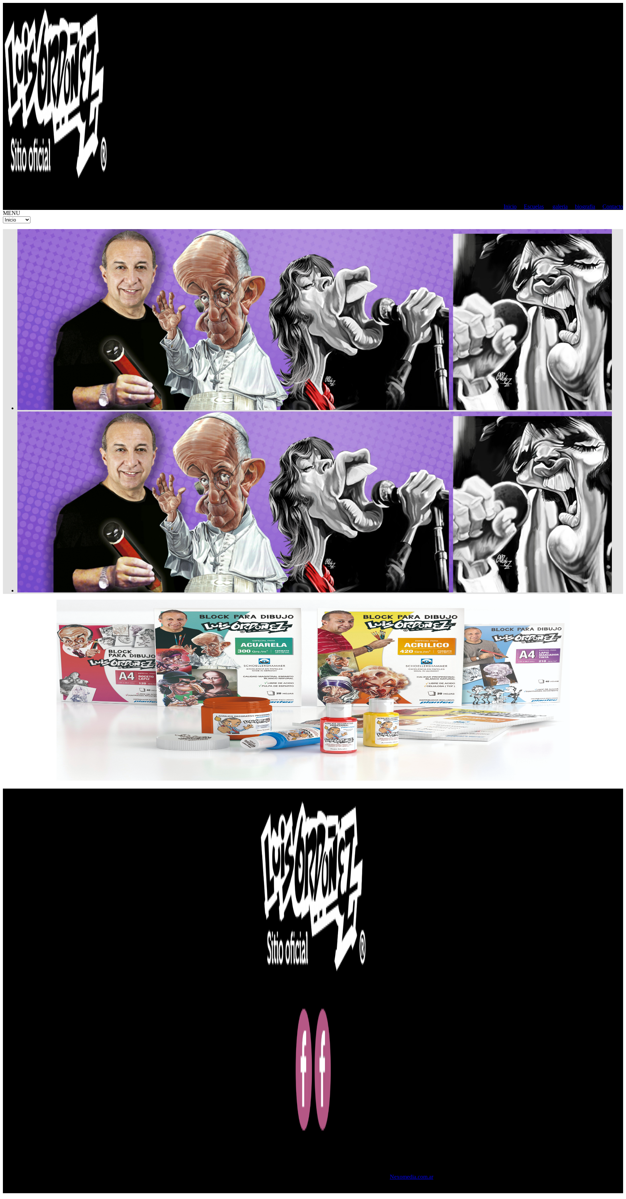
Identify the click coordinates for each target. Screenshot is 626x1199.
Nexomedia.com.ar (411, 1177)
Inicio (510, 206)
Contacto (612, 206)
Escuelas (534, 206)
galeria (560, 206)
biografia (585, 206)
